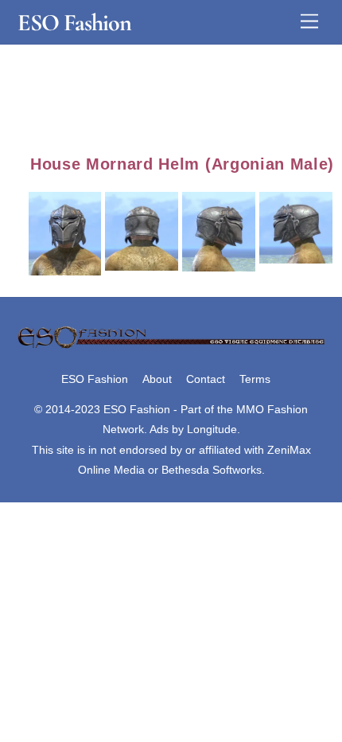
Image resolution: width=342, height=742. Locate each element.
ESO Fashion (94, 379)
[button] (67, 231)
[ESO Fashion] (171, 346)
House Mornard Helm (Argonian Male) (182, 164)
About (157, 379)
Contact (205, 379)
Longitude (212, 429)
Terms (254, 379)
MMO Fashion (272, 409)
